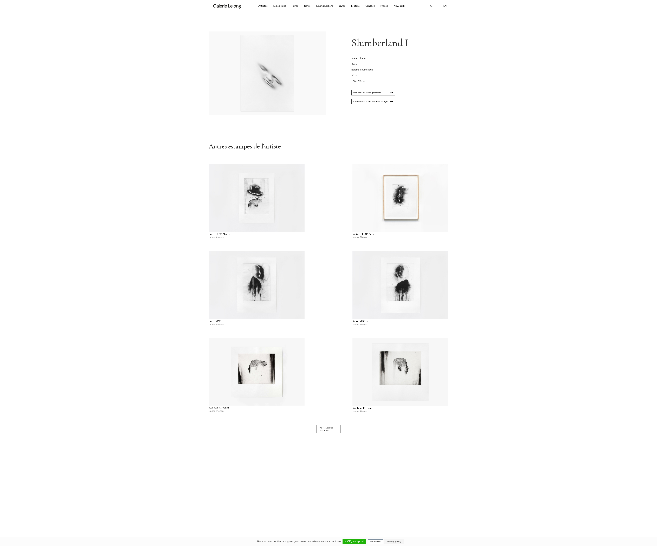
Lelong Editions (324, 6)
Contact (370, 6)
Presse (384, 6)
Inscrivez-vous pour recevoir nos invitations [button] (326, 473)
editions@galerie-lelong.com (327, 516)
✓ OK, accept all (354, 541)
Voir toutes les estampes (326, 429)
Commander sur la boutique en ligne (370, 101)
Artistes (263, 6)
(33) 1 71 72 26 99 (372, 514)
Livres (342, 6)
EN (445, 6)
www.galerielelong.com (433, 516)
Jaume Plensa (358, 58)
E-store (355, 6)
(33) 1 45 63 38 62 (327, 514)
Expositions (279, 6)
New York (399, 6)
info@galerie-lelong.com (280, 516)
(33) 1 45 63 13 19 (282, 514)
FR (439, 6)
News (307, 6)
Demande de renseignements (367, 92)
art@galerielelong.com (415, 516)
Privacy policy (394, 541)
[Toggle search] (431, 6)
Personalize (375, 541)
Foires (295, 6)
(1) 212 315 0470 (416, 514)
